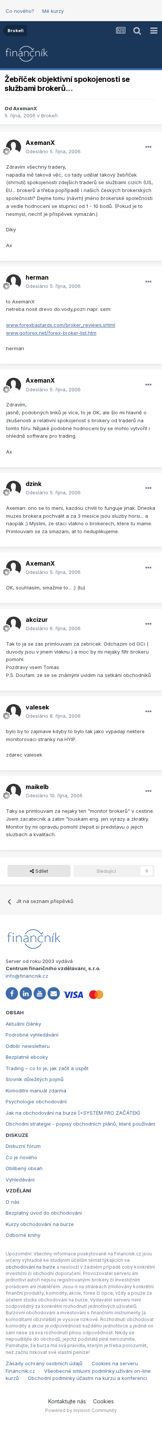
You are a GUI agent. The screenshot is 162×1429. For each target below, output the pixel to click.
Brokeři (49, 115)
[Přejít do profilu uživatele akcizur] (13, 624)
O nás (13, 1202)
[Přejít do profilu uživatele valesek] (13, 711)
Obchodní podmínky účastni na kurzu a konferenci (87, 1378)
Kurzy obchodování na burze (40, 1224)
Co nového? (20, 11)
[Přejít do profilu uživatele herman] (13, 281)
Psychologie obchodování (36, 1101)
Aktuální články (23, 1024)
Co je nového (21, 1157)
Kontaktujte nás (67, 1401)
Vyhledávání (20, 1180)
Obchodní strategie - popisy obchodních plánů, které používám (80, 1124)
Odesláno (53, 151)
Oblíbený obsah (24, 1168)
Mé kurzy (53, 11)
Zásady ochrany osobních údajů (44, 1363)
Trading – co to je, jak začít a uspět (47, 1068)
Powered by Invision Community (81, 1410)
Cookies (103, 1401)
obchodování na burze (30, 1267)
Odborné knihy (23, 1235)
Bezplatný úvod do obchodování (44, 1213)
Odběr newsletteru (28, 1046)
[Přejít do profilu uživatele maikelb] (13, 791)
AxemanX (25, 108)
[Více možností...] (148, 147)
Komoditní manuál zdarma (36, 1091)
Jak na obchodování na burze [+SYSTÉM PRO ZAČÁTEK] (73, 1113)
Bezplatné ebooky (27, 1057)
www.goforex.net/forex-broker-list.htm (51, 333)
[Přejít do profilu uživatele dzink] (13, 488)
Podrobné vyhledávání (32, 1035)
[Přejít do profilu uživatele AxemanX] (13, 147)
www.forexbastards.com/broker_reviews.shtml (60, 325)
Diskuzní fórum (23, 1146)
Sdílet (41, 871)
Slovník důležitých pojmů (35, 1079)
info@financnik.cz (27, 976)
